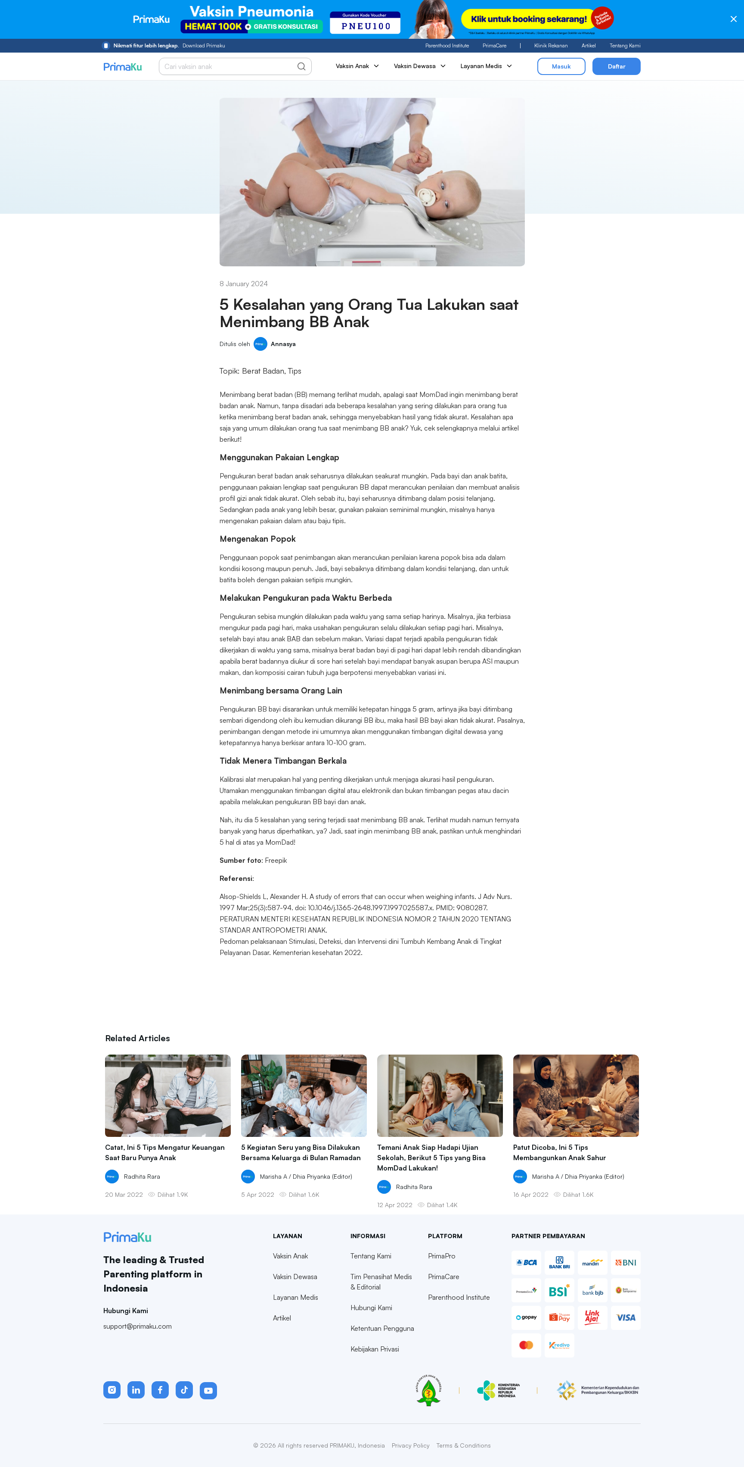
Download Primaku (169, 45)
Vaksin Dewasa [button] (415, 65)
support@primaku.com (137, 1326)
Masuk (561, 66)
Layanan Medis (295, 1297)
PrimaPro (442, 1256)
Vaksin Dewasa (295, 1276)
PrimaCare (494, 45)
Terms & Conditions (464, 1445)
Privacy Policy (411, 1445)
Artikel (589, 45)
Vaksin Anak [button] (352, 65)
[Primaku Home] (122, 66)
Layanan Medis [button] (481, 65)
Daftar (617, 66)
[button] (112, 1389)
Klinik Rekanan (551, 45)
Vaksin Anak (290, 1256)
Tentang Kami (625, 45)
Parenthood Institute (447, 45)
